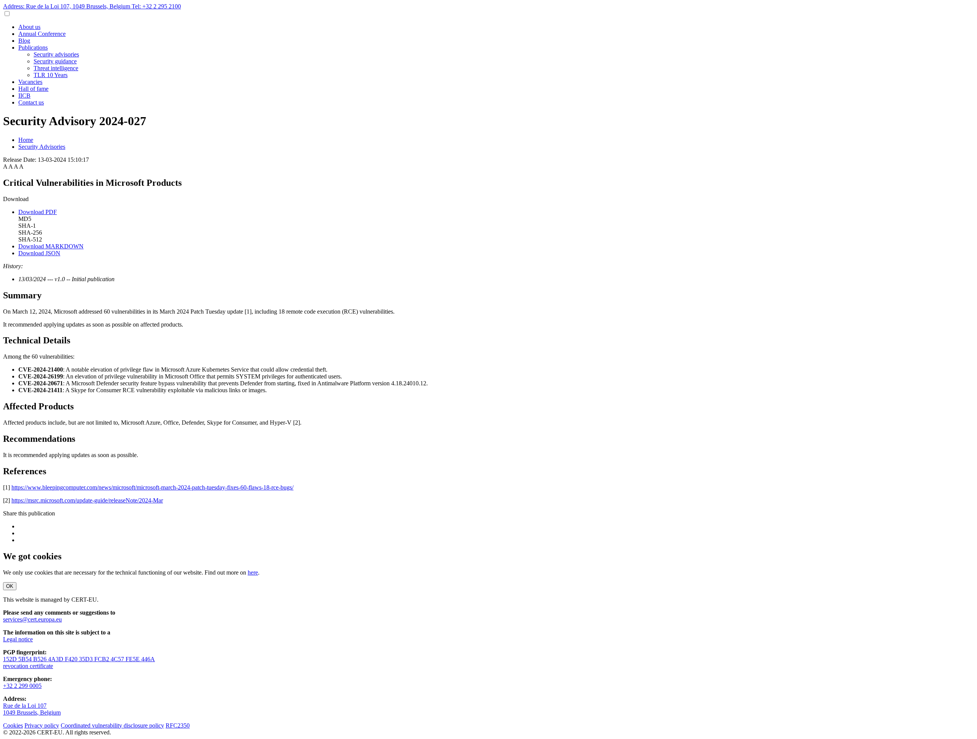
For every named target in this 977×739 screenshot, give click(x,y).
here (253, 572)
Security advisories (56, 54)
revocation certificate (28, 666)
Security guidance (55, 61)
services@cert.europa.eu (32, 619)
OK (9, 586)
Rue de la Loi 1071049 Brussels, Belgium (32, 709)
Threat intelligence (56, 68)
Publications (33, 47)
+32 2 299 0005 (22, 686)
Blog (24, 40)
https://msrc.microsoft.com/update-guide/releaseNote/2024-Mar (87, 500)
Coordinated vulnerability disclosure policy (112, 725)
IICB (24, 95)
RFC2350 (178, 725)
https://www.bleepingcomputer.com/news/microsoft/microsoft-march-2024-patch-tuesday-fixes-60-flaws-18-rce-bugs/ (152, 487)
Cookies (13, 725)
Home (25, 140)
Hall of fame (33, 88)
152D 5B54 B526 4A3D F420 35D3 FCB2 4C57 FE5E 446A (79, 659)
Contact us (31, 102)
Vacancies (30, 82)
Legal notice (18, 639)
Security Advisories (41, 146)
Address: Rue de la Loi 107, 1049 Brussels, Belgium (67, 6)
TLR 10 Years (51, 75)
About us (29, 27)
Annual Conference (42, 34)
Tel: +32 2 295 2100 (156, 6)
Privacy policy (41, 725)
